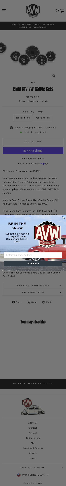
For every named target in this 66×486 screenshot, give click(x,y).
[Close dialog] (63, 217)
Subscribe (33, 263)
